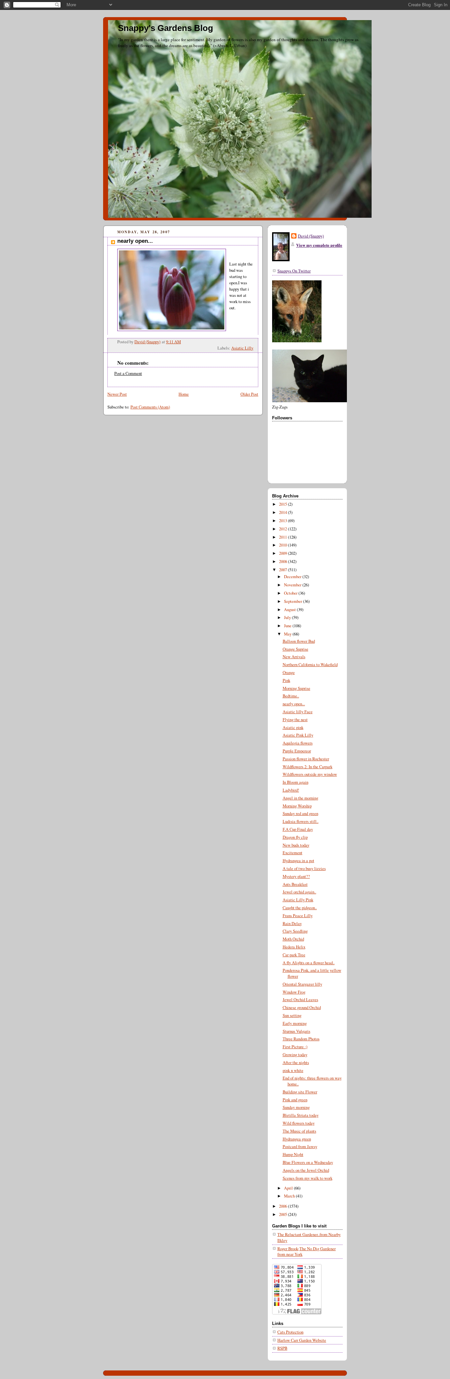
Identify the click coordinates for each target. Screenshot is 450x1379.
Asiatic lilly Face (298, 712)
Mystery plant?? (296, 876)
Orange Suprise (295, 649)
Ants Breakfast (295, 884)
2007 (283, 570)
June (288, 626)
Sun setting (292, 1015)
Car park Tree (294, 955)
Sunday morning (296, 1107)
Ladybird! (291, 790)
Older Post (249, 394)
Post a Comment (128, 373)
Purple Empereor (297, 751)
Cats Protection (290, 1332)
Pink (286, 680)
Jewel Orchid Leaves (300, 999)
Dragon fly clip (295, 837)
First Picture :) (295, 1047)
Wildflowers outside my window (310, 774)
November (293, 585)
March (290, 1196)
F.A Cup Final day (298, 829)
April (289, 1188)
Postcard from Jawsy (300, 1146)
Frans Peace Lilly (298, 915)
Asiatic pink (293, 727)
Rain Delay (292, 923)
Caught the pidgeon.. (300, 908)
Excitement (292, 853)
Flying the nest (295, 719)
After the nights (296, 1062)
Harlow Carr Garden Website (301, 1340)
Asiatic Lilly (242, 348)
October (291, 593)
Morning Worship (297, 806)
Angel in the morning (300, 798)
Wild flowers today (299, 1123)
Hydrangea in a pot (298, 860)
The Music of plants (299, 1131)
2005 (283, 1214)
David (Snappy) (311, 236)
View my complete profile (319, 245)
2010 (283, 545)
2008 (283, 561)
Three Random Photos (301, 1039)
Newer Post (117, 394)
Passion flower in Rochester (306, 759)
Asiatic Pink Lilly (298, 735)
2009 (283, 553)
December (293, 576)
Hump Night (293, 1154)
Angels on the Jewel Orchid (306, 1170)
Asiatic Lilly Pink (298, 900)
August (290, 609)
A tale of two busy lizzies (304, 868)
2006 (283, 1206)
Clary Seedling (295, 931)
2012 (283, 529)
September (293, 601)
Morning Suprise (296, 688)
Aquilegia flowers (298, 743)
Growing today (295, 1054)
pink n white (293, 1070)
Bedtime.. (291, 696)
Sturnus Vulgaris (296, 1031)
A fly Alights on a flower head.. (309, 963)
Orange (289, 672)
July (288, 617)
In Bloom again (295, 782)
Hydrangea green (297, 1139)
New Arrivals (294, 657)
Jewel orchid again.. (299, 892)
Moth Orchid (293, 939)
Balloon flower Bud (299, 641)
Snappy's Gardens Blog (165, 28)
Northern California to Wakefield (310, 664)
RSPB (282, 1348)
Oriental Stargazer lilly (302, 984)
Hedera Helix (294, 947)
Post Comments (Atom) (150, 407)
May (288, 634)
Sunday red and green (300, 813)
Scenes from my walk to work (307, 1178)
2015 (283, 504)
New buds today (296, 845)
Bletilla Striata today (301, 1115)
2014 (283, 512)
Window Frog (294, 992)
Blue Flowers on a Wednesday (308, 1162)
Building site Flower (300, 1092)
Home (184, 394)
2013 (283, 520)
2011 (283, 537)
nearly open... (294, 704)
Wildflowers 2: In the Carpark (307, 767)
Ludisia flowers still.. (301, 821)
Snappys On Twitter (294, 271)
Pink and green (295, 1100)
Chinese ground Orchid (302, 1007)
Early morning (295, 1023)
